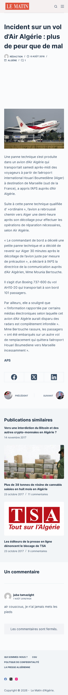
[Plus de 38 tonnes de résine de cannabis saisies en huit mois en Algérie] (34, 462)
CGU (34, 657)
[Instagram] (16, 679)
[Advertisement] (34, 83)
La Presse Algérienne (17, 667)
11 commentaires (38, 494)
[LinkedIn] (54, 377)
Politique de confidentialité (21, 662)
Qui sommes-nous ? (16, 657)
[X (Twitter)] (34, 377)
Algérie (12, 60)
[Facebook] (14, 377)
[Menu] (62, 6)
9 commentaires (37, 551)
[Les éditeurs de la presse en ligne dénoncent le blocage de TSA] (34, 519)
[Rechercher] (55, 6)
